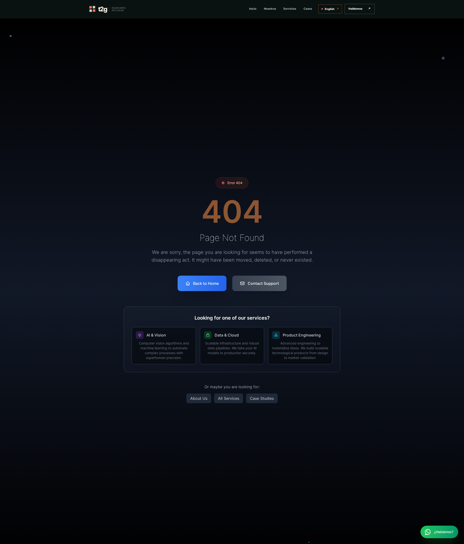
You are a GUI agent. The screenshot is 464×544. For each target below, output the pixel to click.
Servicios (289, 8)
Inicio (252, 8)
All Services (228, 398)
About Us (198, 398)
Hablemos (359, 8)
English (332, 9)
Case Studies (262, 398)
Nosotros (270, 8)
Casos (308, 8)
